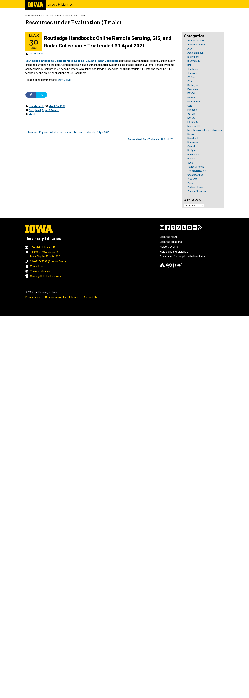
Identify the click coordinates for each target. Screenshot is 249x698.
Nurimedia (192, 142)
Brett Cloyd (64, 79)
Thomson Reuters (197, 170)
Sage (190, 162)
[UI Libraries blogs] (200, 229)
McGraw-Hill (193, 126)
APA (189, 48)
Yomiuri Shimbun (196, 191)
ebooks (33, 114)
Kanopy (191, 118)
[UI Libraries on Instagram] (162, 229)
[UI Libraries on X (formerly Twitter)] (173, 229)
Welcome (192, 179)
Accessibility (90, 297)
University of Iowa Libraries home (43, 15)
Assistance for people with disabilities (183, 256)
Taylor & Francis (50, 110)
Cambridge (193, 69)
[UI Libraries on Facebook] (167, 229)
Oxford (191, 146)
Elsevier (191, 97)
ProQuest (192, 150)
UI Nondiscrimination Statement (62, 297)
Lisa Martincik (36, 53)
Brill (189, 65)
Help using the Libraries (174, 251)
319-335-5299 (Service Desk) (48, 261)
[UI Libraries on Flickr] (195, 229)
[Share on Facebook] (30, 95)
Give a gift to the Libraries (45, 276)
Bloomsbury (193, 61)
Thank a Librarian (40, 271)
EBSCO (191, 93)
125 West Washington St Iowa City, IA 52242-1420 (45, 254)
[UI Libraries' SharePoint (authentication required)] (179, 266)
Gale (189, 105)
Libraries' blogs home (74, 15)
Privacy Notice (32, 297)
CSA (189, 81)
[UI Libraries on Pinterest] (178, 229)
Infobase (192, 109)
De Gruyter (193, 85)
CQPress (192, 77)
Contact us (36, 266)
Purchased (193, 154)
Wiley (190, 183)
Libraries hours (169, 236)
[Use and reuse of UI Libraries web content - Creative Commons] (171, 266)
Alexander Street (196, 44)
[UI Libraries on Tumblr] (184, 229)
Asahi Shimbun (195, 52)
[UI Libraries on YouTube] (189, 229)
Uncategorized (195, 175)
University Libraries (60, 4)
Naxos (190, 134)
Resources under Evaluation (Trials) (73, 22)
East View (192, 89)
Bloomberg (193, 56)
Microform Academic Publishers (204, 130)
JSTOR (191, 113)
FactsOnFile (193, 101)
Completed (35, 110)
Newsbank (193, 138)
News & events (169, 246)
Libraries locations (171, 241)
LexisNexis (193, 122)
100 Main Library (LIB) (43, 247)
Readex (191, 158)
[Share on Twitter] (41, 95)
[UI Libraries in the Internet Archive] (162, 266)
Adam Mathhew (196, 40)
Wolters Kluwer (195, 187)
